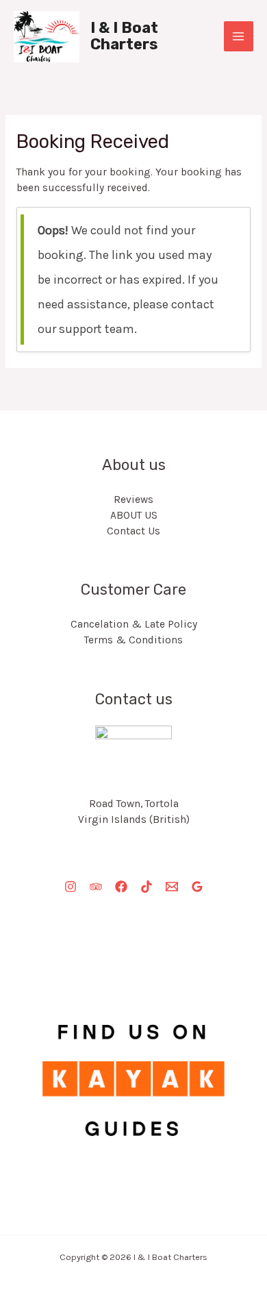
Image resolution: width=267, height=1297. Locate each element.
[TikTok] (146, 886)
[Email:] (172, 886)
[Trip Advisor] (96, 886)
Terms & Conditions (133, 640)
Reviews (133, 499)
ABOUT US (133, 515)
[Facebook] (121, 886)
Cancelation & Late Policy (134, 624)
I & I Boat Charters (124, 36)
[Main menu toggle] (238, 36)
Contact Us (133, 531)
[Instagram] (70, 886)
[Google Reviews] (197, 886)
